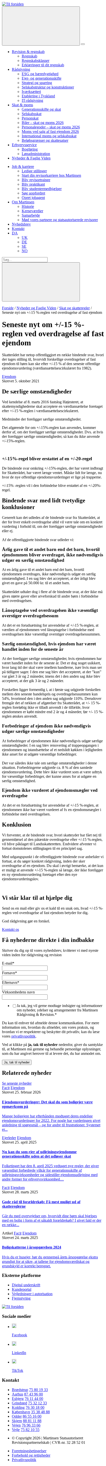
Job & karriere (23, 166)
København (21, 1412)
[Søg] (41, 26)
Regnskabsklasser (35, 60)
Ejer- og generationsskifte (41, 78)
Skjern (17, 1421)
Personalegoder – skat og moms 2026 (51, 127)
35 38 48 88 (40, 1412)
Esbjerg (18, 1398)
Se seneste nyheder (17, 1083)
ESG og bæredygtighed (40, 74)
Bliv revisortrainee (36, 180)
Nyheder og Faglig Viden (36, 308)
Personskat (30, 118)
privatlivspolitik (23, 1036)
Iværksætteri (31, 91)
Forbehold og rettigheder (31, 1455)
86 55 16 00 (32, 1416)
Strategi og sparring (37, 83)
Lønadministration (36, 154)
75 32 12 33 (37, 1403)
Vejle (16, 1430)
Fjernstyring (21, 1298)
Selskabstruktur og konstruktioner (48, 87)
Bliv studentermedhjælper (42, 189)
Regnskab (29, 56)
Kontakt (18, 229)
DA (15, 233)
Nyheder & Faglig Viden (31, 158)
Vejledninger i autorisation (32, 1294)
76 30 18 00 (35, 1407)
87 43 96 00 (33, 1394)
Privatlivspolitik (24, 1460)
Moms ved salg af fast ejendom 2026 (50, 131)
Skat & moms (22, 105)
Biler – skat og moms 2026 (43, 123)
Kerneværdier (32, 211)
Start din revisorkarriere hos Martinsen (51, 175)
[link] (13, 4)
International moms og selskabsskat (49, 136)
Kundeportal (21, 1289)
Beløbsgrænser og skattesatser (45, 140)
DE (24, 242)
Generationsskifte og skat (41, 109)
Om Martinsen (23, 202)
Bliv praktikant (33, 184)
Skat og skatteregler (74, 308)
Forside (8, 308)
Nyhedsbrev (21, 224)
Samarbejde (31, 215)
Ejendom (9, 376)
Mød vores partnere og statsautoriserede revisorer (60, 220)
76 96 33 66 (31, 1425)
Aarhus (17, 1394)
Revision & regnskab (28, 52)
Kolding (18, 1407)
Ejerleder (9, 1138)
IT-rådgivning (32, 100)
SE (24, 246)
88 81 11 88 (32, 1421)
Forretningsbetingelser (29, 1451)
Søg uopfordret (33, 193)
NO (25, 251)
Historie (28, 206)
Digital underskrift (26, 1285)
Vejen (16, 1425)
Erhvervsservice (24, 145)
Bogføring (30, 149)
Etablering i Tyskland (38, 96)
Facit (6, 1088)
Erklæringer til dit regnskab (43, 65)
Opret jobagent (33, 197)
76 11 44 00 (34, 1398)
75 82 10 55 (30, 1430)
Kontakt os (10, 929)
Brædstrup (20, 1390)
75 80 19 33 (38, 1390)
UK (25, 237)
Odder (17, 1416)
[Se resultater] (41, 281)
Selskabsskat (31, 114)
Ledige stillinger (34, 171)
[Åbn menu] (83, 44)
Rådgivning (21, 69)
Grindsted (19, 1403)
